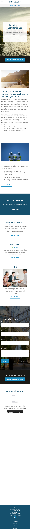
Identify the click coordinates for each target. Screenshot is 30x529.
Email (2, 331)
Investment (15, 525)
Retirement (15, 523)
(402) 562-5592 (16, 509)
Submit (5, 361)
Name (2, 322)
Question (3, 348)
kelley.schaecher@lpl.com (15, 515)
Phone (3, 340)
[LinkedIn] (15, 517)
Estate (15, 527)
